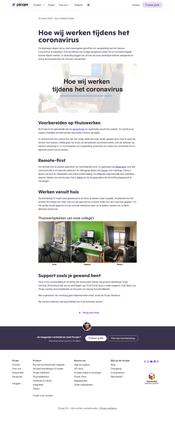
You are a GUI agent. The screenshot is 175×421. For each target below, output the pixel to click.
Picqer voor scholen (43, 395)
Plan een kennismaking (123, 338)
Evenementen (118, 372)
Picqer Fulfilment (41, 372)
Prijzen (51, 5)
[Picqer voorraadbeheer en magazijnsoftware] (20, 6)
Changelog (116, 368)
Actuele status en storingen (87, 372)
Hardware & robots (42, 380)
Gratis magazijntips (83, 384)
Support (79, 5)
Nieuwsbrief (117, 376)
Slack (80, 177)
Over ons (63, 5)
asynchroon (79, 129)
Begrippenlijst (80, 380)
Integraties (38, 384)
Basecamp (120, 166)
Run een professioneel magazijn (49, 364)
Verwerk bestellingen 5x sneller (48, 368)
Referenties (18, 372)
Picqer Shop (80, 376)
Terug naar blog (90, 312)
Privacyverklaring (108, 408)
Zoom (104, 170)
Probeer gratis (152, 5)
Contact (136, 5)
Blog (113, 364)
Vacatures (17, 376)
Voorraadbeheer (41, 376)
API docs (79, 368)
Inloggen (16, 383)
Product (37, 5)
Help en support (82, 364)
